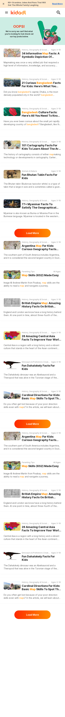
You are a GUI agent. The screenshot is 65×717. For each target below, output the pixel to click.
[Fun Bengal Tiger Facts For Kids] (12, 656)
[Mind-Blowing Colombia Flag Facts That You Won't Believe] (12, 627)
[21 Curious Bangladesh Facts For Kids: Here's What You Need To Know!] (12, 82)
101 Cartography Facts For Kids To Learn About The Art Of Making (41, 147)
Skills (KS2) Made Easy (40, 275)
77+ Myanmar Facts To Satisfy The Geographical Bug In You (39, 206)
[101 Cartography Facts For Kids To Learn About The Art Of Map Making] (12, 145)
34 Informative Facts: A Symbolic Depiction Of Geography (41, 55)
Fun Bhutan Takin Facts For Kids (39, 176)
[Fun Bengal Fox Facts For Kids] (12, 685)
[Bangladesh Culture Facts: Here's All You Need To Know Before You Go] (12, 111)
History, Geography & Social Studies (36, 50)
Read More (57, 4)
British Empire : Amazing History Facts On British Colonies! (41, 304)
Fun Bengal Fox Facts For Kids (41, 686)
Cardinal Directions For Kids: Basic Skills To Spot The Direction (41, 396)
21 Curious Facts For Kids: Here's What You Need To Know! (41, 84)
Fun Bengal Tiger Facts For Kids (39, 658)
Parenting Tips (28, 271)
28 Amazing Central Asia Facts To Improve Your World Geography (41, 338)
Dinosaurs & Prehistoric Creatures (36, 362)
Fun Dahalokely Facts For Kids (38, 367)
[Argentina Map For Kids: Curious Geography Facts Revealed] (12, 245)
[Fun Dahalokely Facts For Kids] (12, 365)
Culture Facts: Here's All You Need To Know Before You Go (41, 114)
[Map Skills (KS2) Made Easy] (12, 274)
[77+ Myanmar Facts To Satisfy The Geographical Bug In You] (12, 203)
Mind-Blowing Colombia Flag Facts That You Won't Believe (41, 629)
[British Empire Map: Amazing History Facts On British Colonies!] (12, 302)
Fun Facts (26, 714)
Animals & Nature (29, 171)
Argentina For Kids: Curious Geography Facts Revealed (39, 247)
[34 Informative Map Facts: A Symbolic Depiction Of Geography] (12, 53)
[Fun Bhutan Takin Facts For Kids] (12, 173)
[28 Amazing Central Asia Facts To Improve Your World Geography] (12, 335)
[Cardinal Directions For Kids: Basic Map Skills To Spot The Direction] (12, 394)
